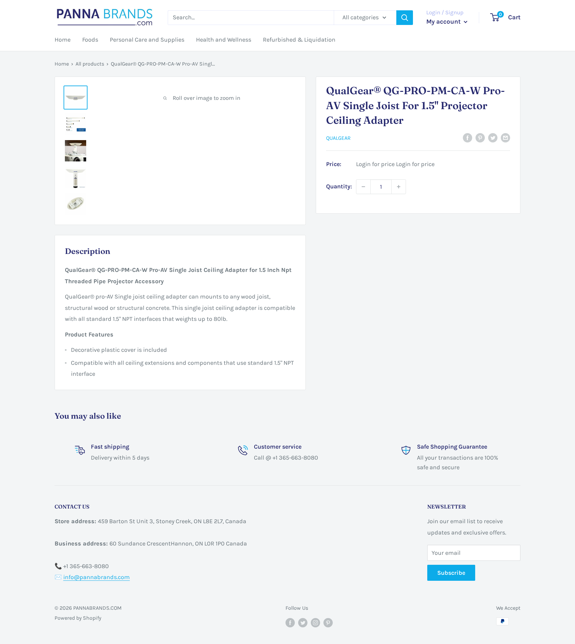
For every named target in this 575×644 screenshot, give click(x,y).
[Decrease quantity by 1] (363, 187)
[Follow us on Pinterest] (328, 622)
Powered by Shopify (78, 618)
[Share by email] (505, 137)
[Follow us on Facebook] (290, 622)
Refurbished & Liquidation (299, 39)
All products (90, 64)
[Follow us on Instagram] (315, 622)
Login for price (375, 164)
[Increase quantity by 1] (399, 187)
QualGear (338, 138)
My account (444, 21)
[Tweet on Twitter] (492, 137)
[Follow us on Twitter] (302, 622)
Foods (90, 39)
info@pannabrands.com (96, 577)
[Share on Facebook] (467, 137)
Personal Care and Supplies (147, 39)
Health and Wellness (223, 39)
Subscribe (451, 572)
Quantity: (339, 186)
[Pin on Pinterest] (480, 137)
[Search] (404, 17)
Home (63, 39)
